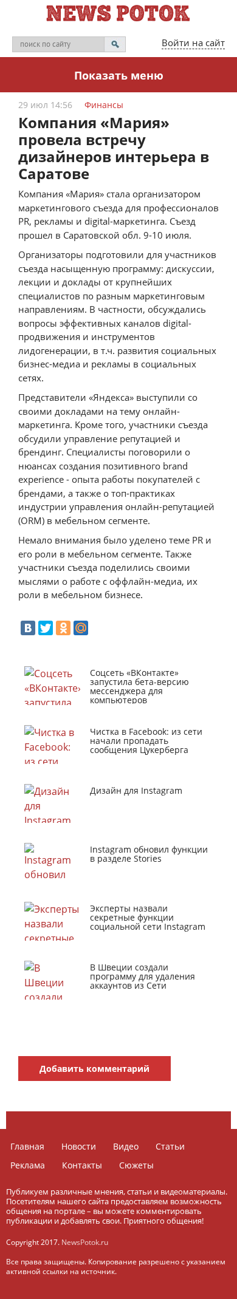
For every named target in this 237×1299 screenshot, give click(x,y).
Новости (78, 1146)
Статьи (170, 1146)
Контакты (82, 1165)
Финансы (103, 105)
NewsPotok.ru (84, 1242)
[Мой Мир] (81, 628)
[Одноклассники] (63, 628)
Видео (126, 1146)
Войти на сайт (193, 42)
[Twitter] (45, 628)
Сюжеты (136, 1165)
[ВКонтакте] (28, 628)
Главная (27, 1146)
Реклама (27, 1165)
